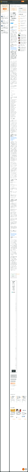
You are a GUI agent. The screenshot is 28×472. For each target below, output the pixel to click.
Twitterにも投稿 (13, 381)
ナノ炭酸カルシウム (13, 29)
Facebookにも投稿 (14, 379)
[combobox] (16, 1)
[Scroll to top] (26, 469)
